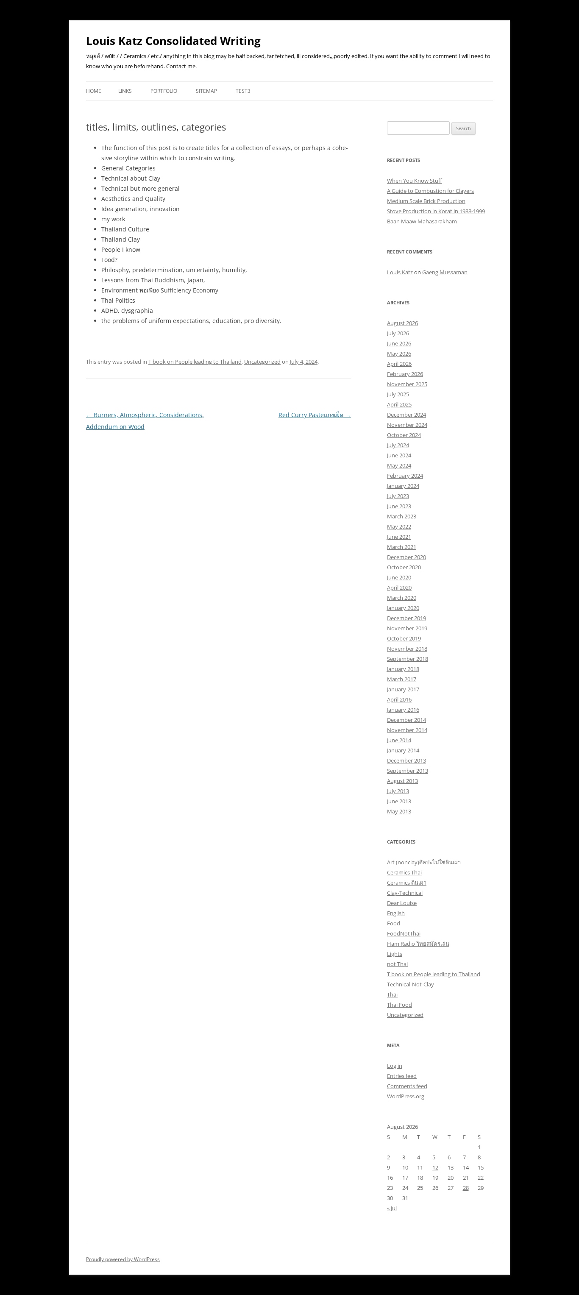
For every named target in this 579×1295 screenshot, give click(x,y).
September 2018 (407, 659)
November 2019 (407, 628)
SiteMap (206, 91)
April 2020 (399, 587)
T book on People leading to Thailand (195, 361)
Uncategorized (262, 361)
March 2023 (401, 516)
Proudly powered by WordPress (123, 1259)
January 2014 (403, 750)
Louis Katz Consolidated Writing (173, 40)
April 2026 (399, 364)
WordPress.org (405, 1096)
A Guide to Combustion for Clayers (430, 191)
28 (466, 1188)
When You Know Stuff (414, 180)
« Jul (392, 1208)
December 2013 (406, 760)
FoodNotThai (403, 933)
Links (125, 91)
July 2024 (398, 445)
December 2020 (406, 557)
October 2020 (404, 567)
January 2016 (403, 709)
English (396, 913)
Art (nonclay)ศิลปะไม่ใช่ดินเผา (424, 862)
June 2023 (399, 506)
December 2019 (406, 618)
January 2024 (403, 486)
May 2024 (399, 465)
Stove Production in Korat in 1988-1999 (436, 211)
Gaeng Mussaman (445, 272)
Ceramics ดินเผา (406, 882)
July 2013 (398, 791)
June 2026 (399, 343)
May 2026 (399, 353)
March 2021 (401, 547)
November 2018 (407, 648)
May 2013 (399, 811)
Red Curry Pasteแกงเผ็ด (314, 415)
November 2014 (407, 730)
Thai (392, 994)
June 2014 (399, 740)
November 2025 (407, 384)
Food (393, 923)
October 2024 (404, 435)
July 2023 (398, 496)
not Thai (397, 964)
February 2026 (405, 374)
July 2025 (398, 394)
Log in (394, 1065)
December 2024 (406, 414)
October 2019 (404, 638)
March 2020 (401, 598)
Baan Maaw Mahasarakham (422, 221)
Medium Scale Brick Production (426, 201)
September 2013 (407, 770)
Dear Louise (402, 903)
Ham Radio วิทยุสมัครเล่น (418, 943)
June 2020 (399, 577)
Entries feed (402, 1076)
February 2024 (405, 475)
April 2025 (399, 404)
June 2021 (399, 536)
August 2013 (402, 781)
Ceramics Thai (404, 872)
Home (93, 91)
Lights (394, 954)
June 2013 (399, 801)
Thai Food (399, 1004)
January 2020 (403, 608)
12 (435, 1167)
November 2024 (407, 425)
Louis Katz (400, 272)
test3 (243, 91)
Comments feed (407, 1086)
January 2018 (403, 669)
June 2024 (399, 455)
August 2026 (402, 323)
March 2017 (401, 679)
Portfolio (163, 91)
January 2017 (403, 689)
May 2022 (399, 526)
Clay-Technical (405, 893)
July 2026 (398, 333)
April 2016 (399, 699)
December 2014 (406, 720)
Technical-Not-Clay (410, 984)
